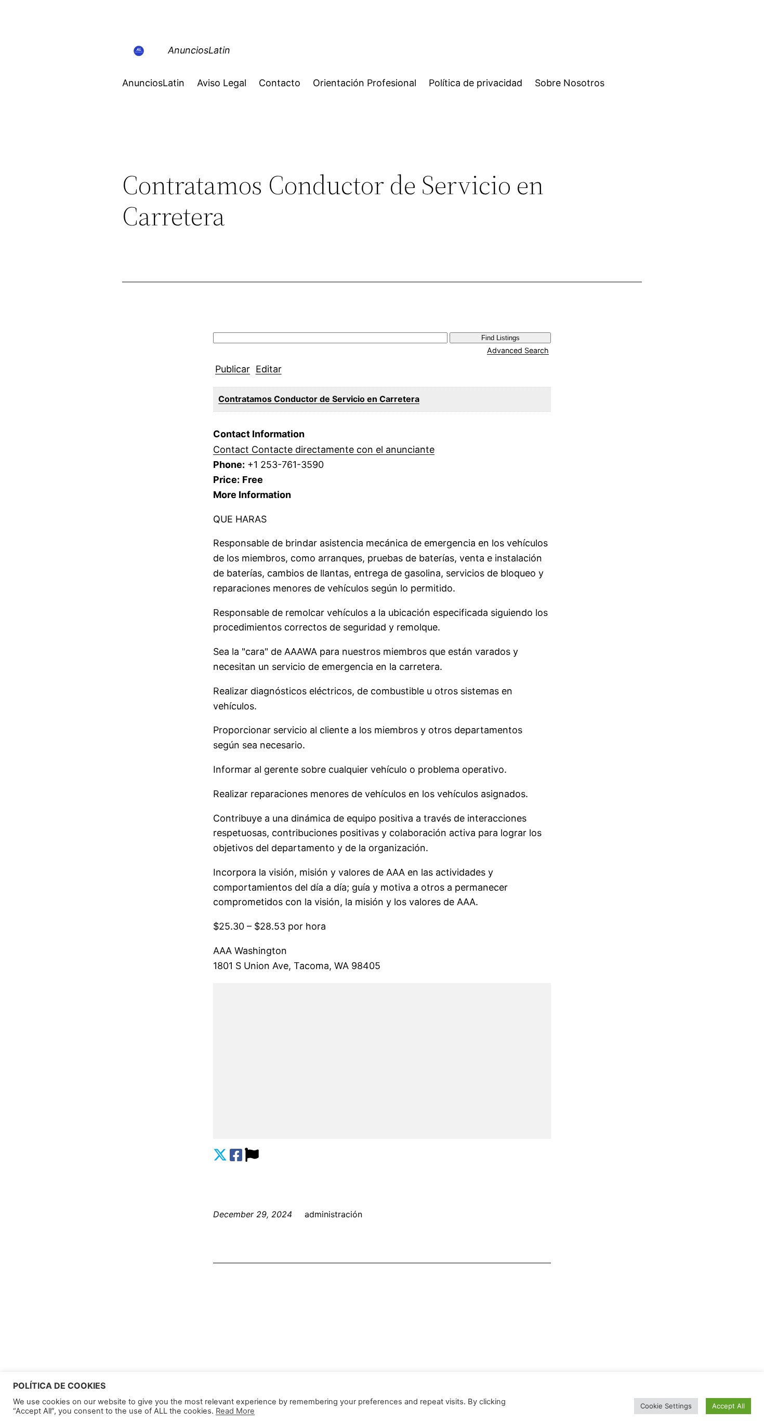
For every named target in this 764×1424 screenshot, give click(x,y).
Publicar (232, 369)
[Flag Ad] (252, 1155)
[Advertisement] (382, 1061)
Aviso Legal (221, 82)
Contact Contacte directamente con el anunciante (323, 449)
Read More (235, 1411)
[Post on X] (220, 1155)
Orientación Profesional (364, 82)
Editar (269, 369)
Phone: (229, 464)
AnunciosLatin (199, 50)
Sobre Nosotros (569, 82)
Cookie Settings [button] (666, 1406)
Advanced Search (518, 350)
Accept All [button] (728, 1406)
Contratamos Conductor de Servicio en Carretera (318, 399)
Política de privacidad (475, 82)
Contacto (279, 82)
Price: (226, 479)
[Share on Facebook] (236, 1155)
